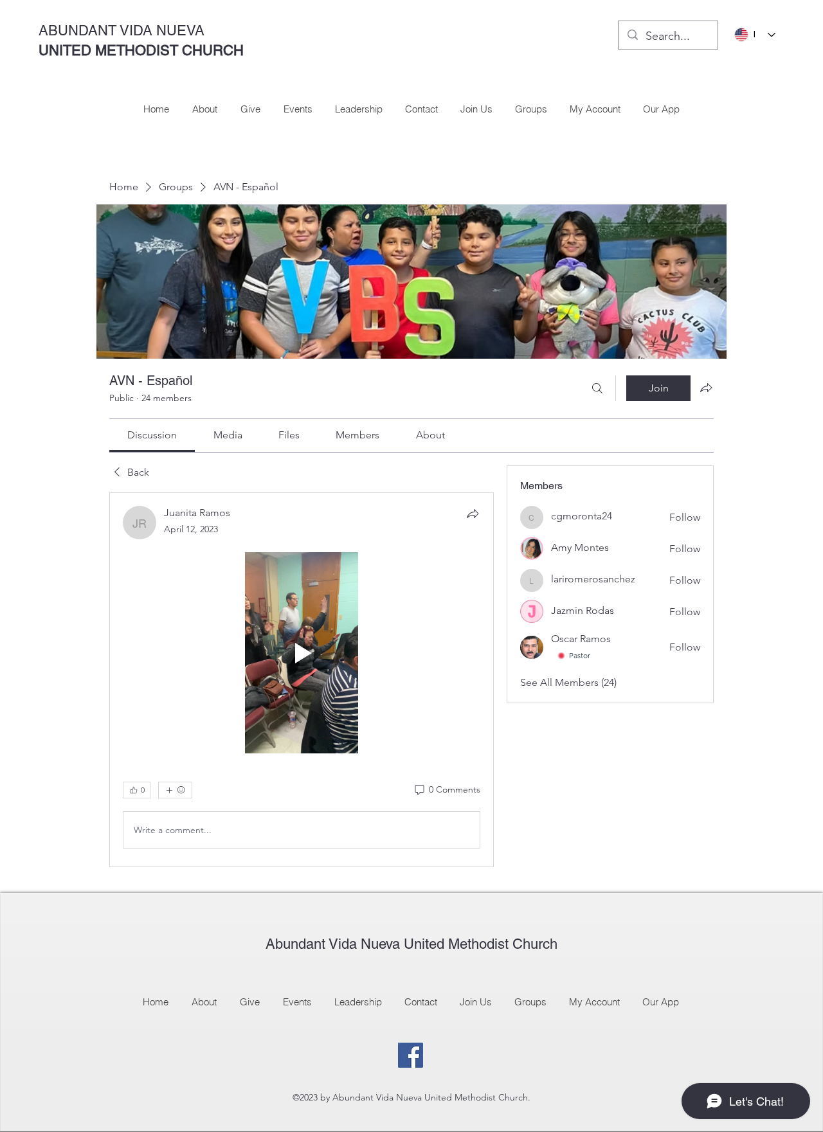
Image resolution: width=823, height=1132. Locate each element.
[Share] (472, 513)
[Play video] (301, 652)
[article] (301, 679)
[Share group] (706, 387)
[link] (152, 435)
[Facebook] (410, 1055)
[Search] (597, 388)
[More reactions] (175, 790)
